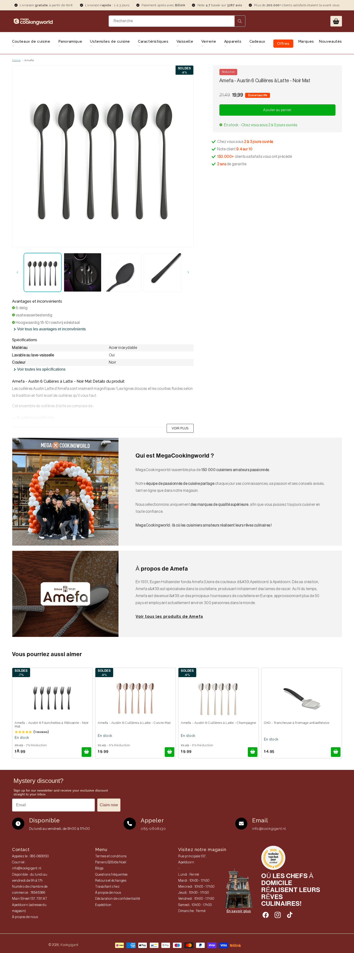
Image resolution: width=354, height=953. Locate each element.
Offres (283, 43)
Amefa (29, 60)
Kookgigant (69, 945)
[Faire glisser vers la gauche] (17, 272)
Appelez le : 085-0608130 (30, 856)
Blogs (99, 868)
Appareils (232, 41)
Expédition (103, 905)
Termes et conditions (111, 856)
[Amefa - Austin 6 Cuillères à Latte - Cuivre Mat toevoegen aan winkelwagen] (169, 752)
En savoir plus (239, 911)
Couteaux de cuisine (31, 41)
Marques (306, 41)
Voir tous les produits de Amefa (169, 616)
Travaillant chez (107, 886)
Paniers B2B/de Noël (110, 862)
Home (16, 60)
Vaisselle (185, 41)
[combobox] (177, 21)
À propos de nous (25, 917)
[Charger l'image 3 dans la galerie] (122, 272)
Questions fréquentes (111, 874)
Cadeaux (257, 41)
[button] (336, 21)
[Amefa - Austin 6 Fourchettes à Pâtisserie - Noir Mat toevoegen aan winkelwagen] (86, 752)
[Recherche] (240, 21)
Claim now (109, 805)
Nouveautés (330, 41)
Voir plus (180, 428)
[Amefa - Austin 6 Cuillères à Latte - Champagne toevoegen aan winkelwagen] (252, 752)
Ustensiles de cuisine (110, 41)
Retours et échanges (110, 880)
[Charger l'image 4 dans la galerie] (162, 272)
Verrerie (208, 41)
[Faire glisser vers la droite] (188, 272)
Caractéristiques (153, 41)
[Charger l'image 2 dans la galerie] (82, 272)
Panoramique (70, 41)
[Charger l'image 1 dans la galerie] (42, 272)
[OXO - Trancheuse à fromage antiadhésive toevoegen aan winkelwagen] (336, 752)
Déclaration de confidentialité (117, 898)
